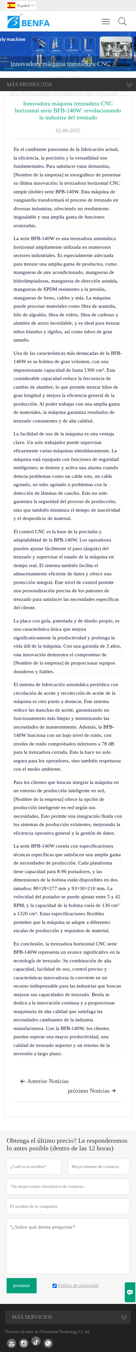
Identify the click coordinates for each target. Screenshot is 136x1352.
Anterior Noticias (44, 1081)
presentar (21, 1285)
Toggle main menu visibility (106, 21)
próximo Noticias (92, 1090)
